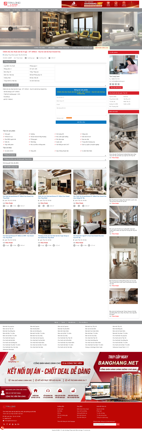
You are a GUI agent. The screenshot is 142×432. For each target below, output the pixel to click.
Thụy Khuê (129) (113, 99)
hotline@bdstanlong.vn (118, 81)
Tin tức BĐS (54, 10)
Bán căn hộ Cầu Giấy (91, 335)
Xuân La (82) (127, 104)
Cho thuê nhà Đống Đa (91, 340)
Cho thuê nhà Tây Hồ (91, 338)
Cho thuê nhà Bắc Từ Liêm (120, 342)
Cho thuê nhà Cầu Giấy (36, 347)
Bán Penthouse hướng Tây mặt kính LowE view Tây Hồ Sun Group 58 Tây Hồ (123, 200)
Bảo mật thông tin (81, 415)
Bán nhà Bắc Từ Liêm (9, 333)
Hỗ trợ (59, 413)
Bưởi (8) (126, 96)
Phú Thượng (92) (113, 106)
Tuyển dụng (63, 10)
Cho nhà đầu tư (83, 322)
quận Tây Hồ (8, 200)
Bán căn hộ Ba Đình (90, 329)
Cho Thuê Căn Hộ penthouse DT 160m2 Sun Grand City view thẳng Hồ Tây (89, 197)
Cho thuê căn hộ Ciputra (37, 338)
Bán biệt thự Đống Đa (9, 331)
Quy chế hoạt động (82, 411)
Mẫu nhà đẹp (79, 430)
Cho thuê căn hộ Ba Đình (64, 340)
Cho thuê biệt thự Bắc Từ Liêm (11, 345)
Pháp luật (99, 411)
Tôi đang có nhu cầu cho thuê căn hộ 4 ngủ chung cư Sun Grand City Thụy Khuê (53, 236)
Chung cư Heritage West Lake (93, 347)
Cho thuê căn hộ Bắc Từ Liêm (38, 345)
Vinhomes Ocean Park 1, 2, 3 (121, 347)
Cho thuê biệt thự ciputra (120, 335)
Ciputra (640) (112, 96)
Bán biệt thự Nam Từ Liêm (120, 333)
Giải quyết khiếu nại (82, 413)
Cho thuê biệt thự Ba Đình (37, 340)
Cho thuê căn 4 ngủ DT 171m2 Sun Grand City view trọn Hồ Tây (88, 236)
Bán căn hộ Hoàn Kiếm (119, 331)
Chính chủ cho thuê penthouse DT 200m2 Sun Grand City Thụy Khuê (53, 197)
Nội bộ (56, 322)
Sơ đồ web (60, 409)
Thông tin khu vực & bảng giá (82, 48)
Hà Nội (14, 200)
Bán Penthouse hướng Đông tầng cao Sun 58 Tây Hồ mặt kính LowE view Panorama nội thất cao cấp (123, 282)
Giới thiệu (51, 48)
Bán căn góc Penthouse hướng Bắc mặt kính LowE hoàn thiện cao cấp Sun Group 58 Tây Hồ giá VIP (123, 230)
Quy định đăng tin (81, 417)
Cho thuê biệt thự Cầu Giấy (10, 347)
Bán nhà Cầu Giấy (63, 335)
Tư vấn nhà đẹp (101, 413)
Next (131, 29)
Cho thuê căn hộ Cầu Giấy (65, 347)
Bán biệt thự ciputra (8, 326)
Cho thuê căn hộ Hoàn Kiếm (93, 342)
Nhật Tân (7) (127, 101)
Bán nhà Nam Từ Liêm (91, 333)
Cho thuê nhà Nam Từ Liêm (65, 345)
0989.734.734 (115, 79)
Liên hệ (59, 417)
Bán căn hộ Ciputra (63, 326)
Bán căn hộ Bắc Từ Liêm (64, 333)
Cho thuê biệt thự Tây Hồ (65, 338)
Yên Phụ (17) (127, 99)
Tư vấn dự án (86, 430)
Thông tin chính (39, 48)
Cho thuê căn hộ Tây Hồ (119, 338)
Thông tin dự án (63, 48)
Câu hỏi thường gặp (62, 415)
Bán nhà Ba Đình (34, 329)
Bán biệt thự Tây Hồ (91, 326)
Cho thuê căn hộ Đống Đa (10, 342)
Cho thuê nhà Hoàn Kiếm (37, 342)
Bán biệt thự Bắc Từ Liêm (37, 333)
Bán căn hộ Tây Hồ (8, 329)
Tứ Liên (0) (112, 101)
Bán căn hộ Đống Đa (35, 331)
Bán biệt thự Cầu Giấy (36, 335)
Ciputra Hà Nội (100, 409)
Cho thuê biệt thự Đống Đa (120, 340)
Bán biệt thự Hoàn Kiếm (92, 331)
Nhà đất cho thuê (43, 10)
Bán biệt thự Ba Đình (63, 329)
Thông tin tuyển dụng (102, 417)
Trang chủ (7, 10)
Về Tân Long (16, 10)
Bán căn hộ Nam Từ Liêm (10, 335)
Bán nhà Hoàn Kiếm (63, 331)
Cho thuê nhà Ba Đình (9, 340)
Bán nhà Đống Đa (117, 329)
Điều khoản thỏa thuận (83, 409)
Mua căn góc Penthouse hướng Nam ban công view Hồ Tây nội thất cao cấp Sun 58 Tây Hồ (122, 155)
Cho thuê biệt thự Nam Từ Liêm (94, 345)
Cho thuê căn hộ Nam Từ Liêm (121, 345)
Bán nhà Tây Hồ (117, 326)
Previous (10, 29)
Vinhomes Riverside (8, 349)
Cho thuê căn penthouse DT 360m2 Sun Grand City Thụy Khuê (18, 197)
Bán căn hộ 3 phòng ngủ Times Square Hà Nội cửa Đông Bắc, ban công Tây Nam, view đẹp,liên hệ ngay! (123, 313)
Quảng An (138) (113, 104)
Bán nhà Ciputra (34, 326)
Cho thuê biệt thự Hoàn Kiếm (66, 342)
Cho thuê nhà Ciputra (9, 338)
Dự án (24, 10)
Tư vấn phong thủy (101, 415)
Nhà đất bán (32, 10)
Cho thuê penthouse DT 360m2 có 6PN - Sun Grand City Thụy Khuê (18, 236)
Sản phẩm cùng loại (101, 48)
